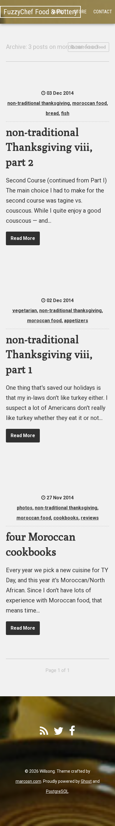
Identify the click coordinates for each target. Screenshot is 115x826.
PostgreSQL (57, 791)
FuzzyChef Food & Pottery (40, 12)
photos (24, 508)
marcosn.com (28, 781)
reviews (90, 518)
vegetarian (24, 310)
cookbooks (65, 518)
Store (79, 12)
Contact (102, 12)
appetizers (76, 320)
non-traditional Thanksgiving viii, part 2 (49, 147)
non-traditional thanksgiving (38, 103)
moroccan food (90, 46)
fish (65, 113)
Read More (23, 238)
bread (52, 113)
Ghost (86, 781)
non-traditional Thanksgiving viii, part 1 (49, 354)
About (59, 12)
